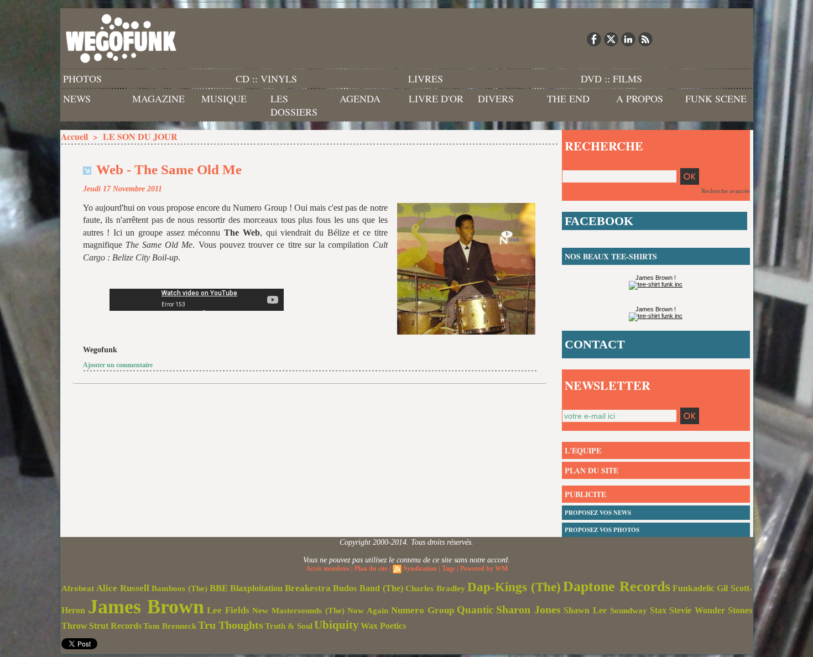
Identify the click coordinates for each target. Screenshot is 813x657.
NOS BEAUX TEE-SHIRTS (611, 256)
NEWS (77, 98)
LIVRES (425, 78)
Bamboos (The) (179, 588)
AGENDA (360, 98)
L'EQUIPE (583, 450)
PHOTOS (82, 78)
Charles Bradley (435, 588)
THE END (568, 98)
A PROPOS (639, 98)
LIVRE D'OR (436, 98)
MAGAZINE (158, 98)
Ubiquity (336, 625)
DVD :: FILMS (611, 78)
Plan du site (371, 568)
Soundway (628, 610)
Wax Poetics (383, 625)
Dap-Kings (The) (514, 587)
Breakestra (308, 588)
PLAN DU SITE (591, 470)
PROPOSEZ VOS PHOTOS (602, 529)
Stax (658, 610)
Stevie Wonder (697, 611)
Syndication (420, 568)
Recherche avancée (725, 190)
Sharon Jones (528, 609)
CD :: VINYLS (266, 78)
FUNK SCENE (716, 98)
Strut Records (115, 626)
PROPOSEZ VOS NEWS (598, 512)
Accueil (74, 136)
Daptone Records (616, 586)
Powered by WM (484, 568)
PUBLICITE (585, 494)
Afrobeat (77, 588)
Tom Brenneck (169, 626)
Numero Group (422, 610)
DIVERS (496, 98)
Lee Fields (228, 610)
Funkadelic (694, 588)
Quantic (475, 610)
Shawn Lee (585, 610)
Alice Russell (122, 588)
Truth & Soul (288, 626)
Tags (448, 568)
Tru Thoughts (230, 625)
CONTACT (595, 344)
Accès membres (328, 568)
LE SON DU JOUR (140, 136)
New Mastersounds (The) (298, 610)
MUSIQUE (224, 98)
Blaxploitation (256, 588)
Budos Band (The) (368, 588)
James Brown (146, 607)
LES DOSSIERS (293, 105)
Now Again (367, 610)
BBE (219, 588)
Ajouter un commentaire (118, 365)
